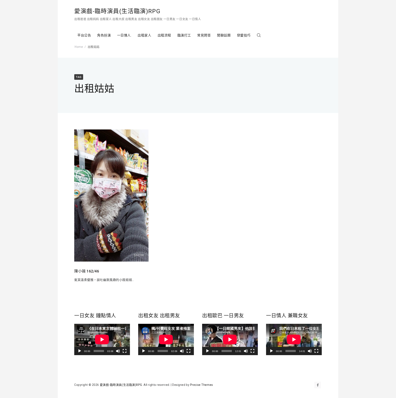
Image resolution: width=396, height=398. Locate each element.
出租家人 (144, 35)
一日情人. (124, 35)
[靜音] (118, 351)
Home (79, 46)
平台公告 (84, 35)
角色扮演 (104, 35)
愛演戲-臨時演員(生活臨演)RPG (117, 11)
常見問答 (204, 35)
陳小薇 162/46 (86, 271)
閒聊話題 (224, 35)
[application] (102, 339)
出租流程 (164, 35)
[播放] (80, 351)
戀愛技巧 (244, 35)
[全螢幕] (125, 351)
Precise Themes (201, 384)
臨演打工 (184, 35)
